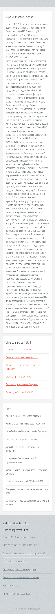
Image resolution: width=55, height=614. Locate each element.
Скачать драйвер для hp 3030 (19, 392)
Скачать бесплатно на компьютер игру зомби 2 (24, 553)
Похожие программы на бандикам (22, 384)
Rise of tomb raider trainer (14, 561)
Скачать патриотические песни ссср (22, 357)
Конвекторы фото (11, 585)
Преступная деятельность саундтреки (19, 569)
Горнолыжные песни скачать (19, 349)
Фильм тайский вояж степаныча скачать (21, 577)
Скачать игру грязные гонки (18, 377)
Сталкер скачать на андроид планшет (20, 545)
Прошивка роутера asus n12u (16, 594)
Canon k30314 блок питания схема (19, 537)
